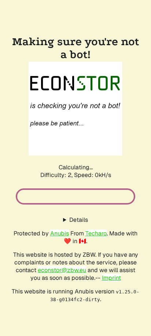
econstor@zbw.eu (62, 270)
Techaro (96, 233)
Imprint (111, 278)
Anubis (59, 233)
